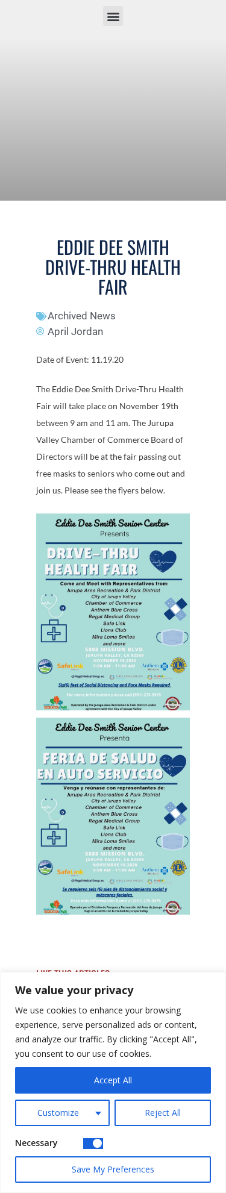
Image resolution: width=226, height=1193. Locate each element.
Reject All (163, 1112)
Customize (58, 1112)
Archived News (82, 316)
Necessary (36, 1142)
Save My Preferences (113, 1169)
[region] (113, 1082)
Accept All (113, 1080)
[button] (113, 16)
